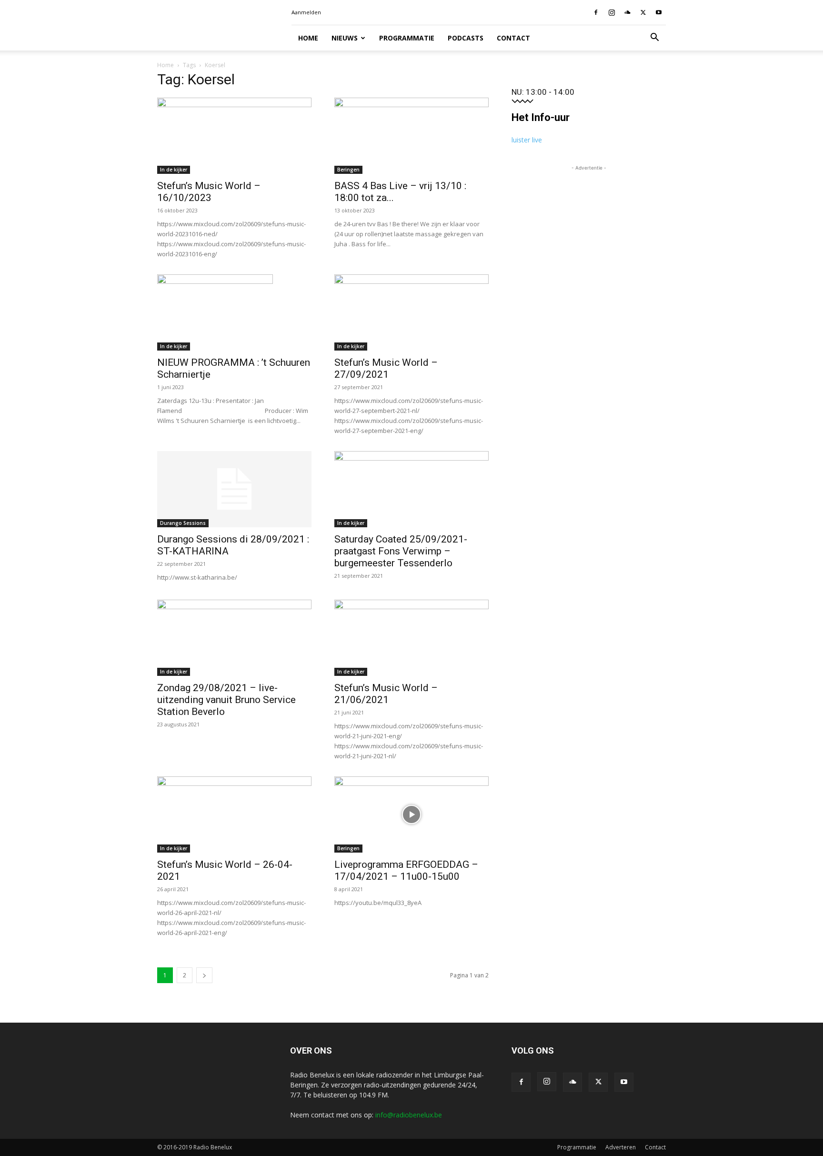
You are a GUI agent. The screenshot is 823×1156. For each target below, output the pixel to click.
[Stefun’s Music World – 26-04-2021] (234, 814)
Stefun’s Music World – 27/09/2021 (386, 368)
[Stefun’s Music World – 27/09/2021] (411, 312)
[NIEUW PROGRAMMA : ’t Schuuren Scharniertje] (234, 312)
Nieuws (344, 37)
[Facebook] (596, 12)
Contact (513, 37)
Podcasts (465, 37)
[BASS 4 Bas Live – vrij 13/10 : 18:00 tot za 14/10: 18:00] (411, 136)
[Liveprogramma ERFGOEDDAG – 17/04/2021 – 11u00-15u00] (411, 814)
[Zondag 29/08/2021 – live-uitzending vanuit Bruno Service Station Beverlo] (234, 638)
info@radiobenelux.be (408, 1114)
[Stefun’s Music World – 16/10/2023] (234, 136)
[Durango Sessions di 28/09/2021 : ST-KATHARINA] (234, 489)
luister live (527, 139)
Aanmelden (306, 12)
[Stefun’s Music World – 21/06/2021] (411, 638)
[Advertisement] (588, 232)
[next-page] (204, 975)
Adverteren (620, 1147)
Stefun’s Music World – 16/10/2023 (209, 191)
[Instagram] (611, 12)
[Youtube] (659, 12)
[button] (654, 38)
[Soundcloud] (627, 12)
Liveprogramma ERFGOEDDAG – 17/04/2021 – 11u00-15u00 (406, 870)
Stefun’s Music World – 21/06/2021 (386, 693)
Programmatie (406, 37)
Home (308, 37)
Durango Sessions (183, 523)
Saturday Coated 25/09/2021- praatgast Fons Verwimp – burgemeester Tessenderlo (400, 551)
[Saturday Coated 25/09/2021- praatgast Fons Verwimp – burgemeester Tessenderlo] (411, 489)
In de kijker (173, 169)
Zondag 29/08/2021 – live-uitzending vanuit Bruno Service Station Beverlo (226, 699)
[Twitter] (643, 12)
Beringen (348, 169)
